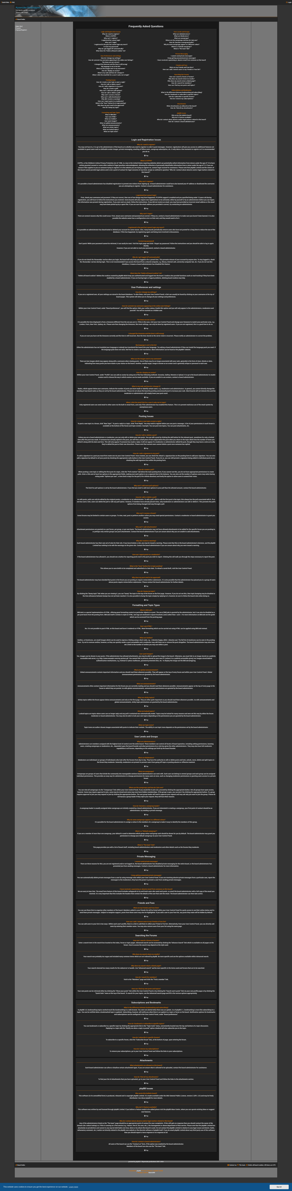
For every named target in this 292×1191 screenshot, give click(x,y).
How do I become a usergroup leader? (181, 42)
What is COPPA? (111, 36)
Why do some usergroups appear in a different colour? (181, 44)
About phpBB (146, 1098)
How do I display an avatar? (111, 71)
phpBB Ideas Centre (173, 1109)
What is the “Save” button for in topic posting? (111, 103)
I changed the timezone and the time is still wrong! (110, 64)
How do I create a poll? (110, 88)
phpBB (181, 349)
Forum (18, 28)
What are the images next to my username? (110, 68)
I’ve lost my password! (110, 47)
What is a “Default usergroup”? (181, 47)
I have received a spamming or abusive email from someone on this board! (181, 60)
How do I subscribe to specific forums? (181, 97)
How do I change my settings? (111, 58)
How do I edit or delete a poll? (110, 93)
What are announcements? (111, 125)
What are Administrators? (181, 34)
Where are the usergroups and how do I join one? (181, 40)
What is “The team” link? (182, 49)
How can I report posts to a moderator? (111, 101)
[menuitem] (12, 2)
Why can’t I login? (111, 42)
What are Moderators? (181, 36)
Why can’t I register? (111, 38)
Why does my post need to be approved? (111, 105)
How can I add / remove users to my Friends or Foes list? (181, 69)
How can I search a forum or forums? (181, 77)
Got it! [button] (279, 1187)
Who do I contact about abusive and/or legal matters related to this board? (181, 119)
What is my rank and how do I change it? (111, 73)
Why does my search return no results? (181, 79)
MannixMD (152, 1172)
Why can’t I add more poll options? (111, 90)
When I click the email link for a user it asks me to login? (110, 75)
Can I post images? (111, 121)
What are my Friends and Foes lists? (181, 67)
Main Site (19, 26)
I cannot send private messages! (181, 56)
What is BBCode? (110, 115)
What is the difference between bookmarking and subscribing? (181, 92)
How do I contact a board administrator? (181, 121)
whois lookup (91, 1125)
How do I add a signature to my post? (111, 86)
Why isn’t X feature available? (181, 117)
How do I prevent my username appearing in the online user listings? (110, 60)
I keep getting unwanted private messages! (181, 58)
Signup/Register (21, 30)
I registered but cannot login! (110, 40)
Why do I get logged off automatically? (110, 49)
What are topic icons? (111, 131)
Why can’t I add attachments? (111, 97)
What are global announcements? (111, 123)
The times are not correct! (110, 62)
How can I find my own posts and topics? (181, 85)
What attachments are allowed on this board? (182, 106)
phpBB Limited (138, 1096)
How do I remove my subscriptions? (181, 99)
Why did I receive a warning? (110, 99)
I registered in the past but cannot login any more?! (111, 44)
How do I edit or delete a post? (111, 84)
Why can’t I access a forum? (110, 95)
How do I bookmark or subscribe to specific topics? (181, 94)
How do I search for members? (181, 83)
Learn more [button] (73, 1187)
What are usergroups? (181, 38)
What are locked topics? (111, 129)
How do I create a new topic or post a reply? (110, 82)
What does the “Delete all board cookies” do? (110, 51)
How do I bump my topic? (111, 107)
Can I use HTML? (110, 117)
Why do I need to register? (110, 34)
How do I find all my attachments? (181, 108)
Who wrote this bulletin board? (182, 115)
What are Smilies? (111, 119)
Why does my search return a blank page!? (182, 81)
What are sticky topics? (111, 127)
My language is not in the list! (110, 66)
